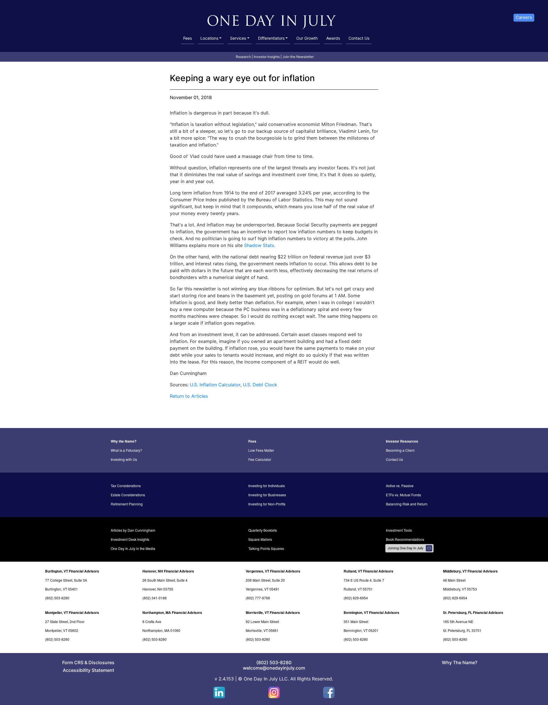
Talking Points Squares (266, 548)
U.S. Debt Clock (260, 384)
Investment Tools (399, 530)
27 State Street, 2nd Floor (64, 621)
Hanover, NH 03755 (157, 589)
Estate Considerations (128, 494)
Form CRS (72, 662)
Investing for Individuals (266, 485)
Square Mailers (260, 539)
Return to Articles (189, 396)
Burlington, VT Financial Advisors (72, 571)
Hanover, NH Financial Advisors (168, 571)
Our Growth (307, 38)
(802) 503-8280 (57, 597)
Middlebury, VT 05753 (460, 589)
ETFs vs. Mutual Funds (403, 494)
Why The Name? (459, 662)
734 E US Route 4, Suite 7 (364, 580)
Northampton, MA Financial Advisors (172, 612)
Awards (333, 38)
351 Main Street (356, 621)
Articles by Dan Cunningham (133, 530)
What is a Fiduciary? (126, 450)
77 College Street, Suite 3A (66, 580)
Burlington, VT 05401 (61, 589)
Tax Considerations (126, 485)
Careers (524, 17)
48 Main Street (454, 580)
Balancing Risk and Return (407, 503)
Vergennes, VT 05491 (262, 589)
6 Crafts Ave (151, 621)
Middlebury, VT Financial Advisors (470, 571)
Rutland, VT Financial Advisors (368, 571)
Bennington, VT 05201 (361, 630)
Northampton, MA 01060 (161, 630)
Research (243, 57)
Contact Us (358, 38)
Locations (209, 38)
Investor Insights (267, 57)
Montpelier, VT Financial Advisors (72, 612)
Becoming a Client (400, 450)
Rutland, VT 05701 (358, 589)
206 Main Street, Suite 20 (265, 580)
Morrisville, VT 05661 (262, 630)
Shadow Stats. (259, 245)
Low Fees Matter (261, 450)
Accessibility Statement (88, 670)
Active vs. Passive (400, 485)
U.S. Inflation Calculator (215, 384)
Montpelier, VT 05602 (61, 630)
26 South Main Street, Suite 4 (165, 580)
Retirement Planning (127, 503)
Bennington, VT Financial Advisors (371, 612)
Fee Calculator (259, 459)
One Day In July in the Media (133, 548)
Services (238, 38)
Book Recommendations (405, 539)
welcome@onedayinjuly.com (274, 668)
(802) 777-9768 (258, 597)
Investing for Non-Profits (266, 503)
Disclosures (101, 662)
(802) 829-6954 (356, 597)
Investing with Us (124, 459)
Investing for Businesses (267, 494)
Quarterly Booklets (262, 530)
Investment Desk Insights (130, 539)
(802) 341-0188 (154, 597)
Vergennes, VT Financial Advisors (273, 571)
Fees (187, 38)
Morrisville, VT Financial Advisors (273, 612)
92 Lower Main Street (262, 621)
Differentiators (271, 38)
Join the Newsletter (298, 57)
